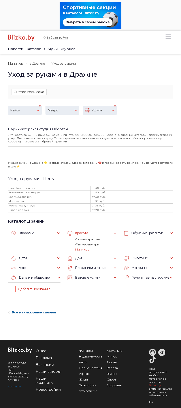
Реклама (44, 358)
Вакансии (45, 365)
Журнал (68, 49)
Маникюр (15, 64)
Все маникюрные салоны (34, 312)
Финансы (86, 350)
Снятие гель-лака (29, 92)
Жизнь (84, 379)
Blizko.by (155, 385)
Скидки (51, 49)
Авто (83, 362)
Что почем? (88, 391)
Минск (112, 356)
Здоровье (114, 385)
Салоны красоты (87, 239)
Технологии (87, 385)
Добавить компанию (34, 289)
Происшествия (90, 368)
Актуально (115, 350)
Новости (15, 49)
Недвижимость (90, 356)
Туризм (112, 362)
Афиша (84, 373)
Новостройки (48, 389)
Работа (112, 368)
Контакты (14, 386)
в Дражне (37, 64)
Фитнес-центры (87, 244)
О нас (41, 351)
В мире (112, 373)
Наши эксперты (44, 380)
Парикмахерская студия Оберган (38, 129)
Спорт (111, 379)
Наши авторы (48, 371)
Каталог (34, 49)
